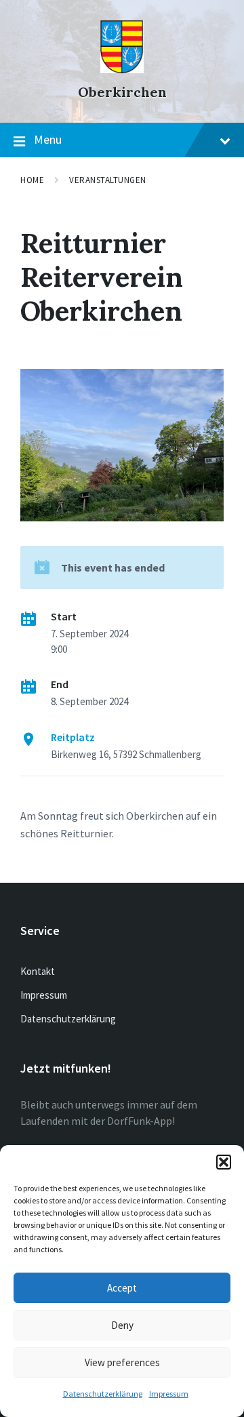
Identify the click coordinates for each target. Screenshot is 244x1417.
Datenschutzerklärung (102, 1394)
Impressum (168, 1394)
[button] (223, 1162)
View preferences (122, 1362)
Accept (122, 1287)
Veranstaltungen (107, 180)
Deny (122, 1325)
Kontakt (37, 971)
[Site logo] (122, 69)
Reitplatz (73, 737)
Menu (48, 139)
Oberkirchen (122, 91)
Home (32, 180)
